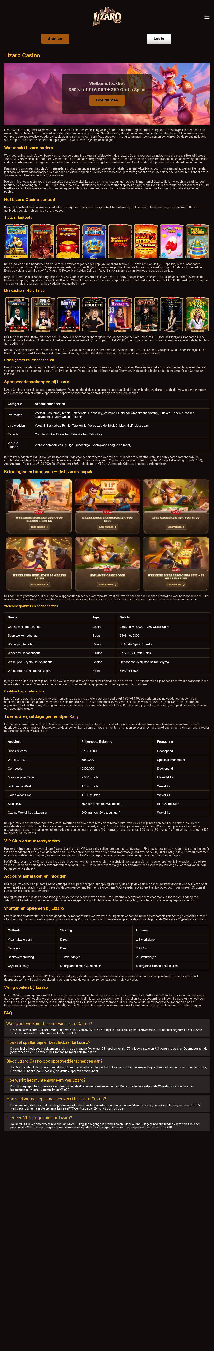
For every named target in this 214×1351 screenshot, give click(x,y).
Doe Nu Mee (107, 100)
